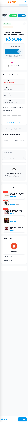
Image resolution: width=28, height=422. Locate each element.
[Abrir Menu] (2, 2)
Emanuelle (17, 65)
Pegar (23, 419)
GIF (7, 158)
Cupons (17, 9)
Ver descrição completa (13, 122)
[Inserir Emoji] (4, 158)
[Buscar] (23, 2)
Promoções (5, 9)
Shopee (12, 9)
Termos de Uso (14, 129)
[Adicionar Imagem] (13, 158)
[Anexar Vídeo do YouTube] (16, 158)
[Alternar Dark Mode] (26, 2)
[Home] (12, 2)
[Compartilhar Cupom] (24, 23)
